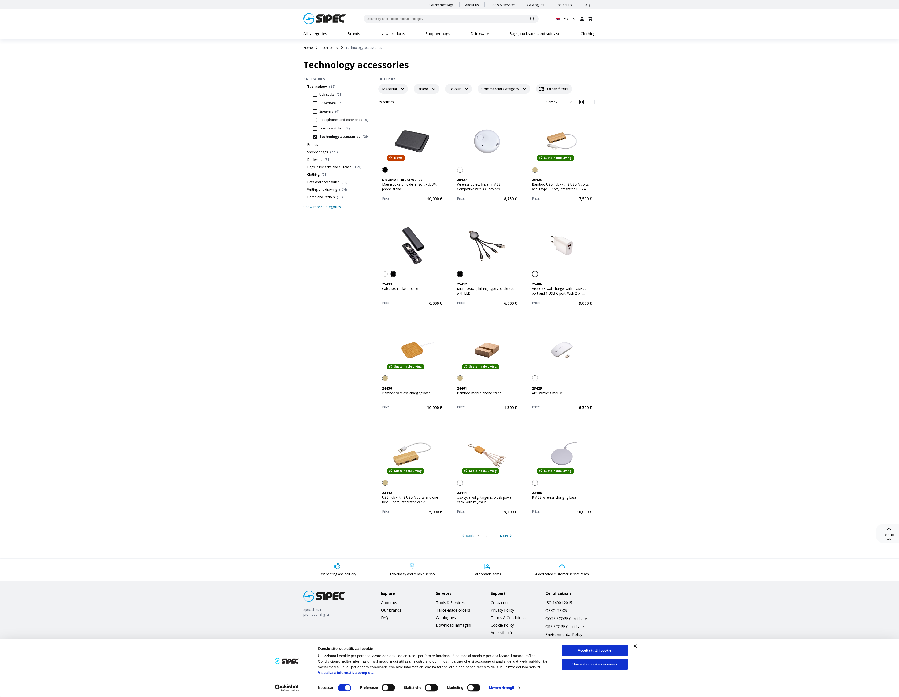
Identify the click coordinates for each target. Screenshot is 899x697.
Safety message (441, 5)
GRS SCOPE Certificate (564, 626)
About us (472, 5)
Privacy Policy (502, 610)
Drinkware (480, 33)
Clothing (588, 33)
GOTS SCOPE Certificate (566, 618)
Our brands (391, 610)
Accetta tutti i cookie (594, 650)
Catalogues (535, 5)
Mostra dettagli (501, 688)
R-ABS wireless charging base (554, 497)
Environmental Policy (563, 634)
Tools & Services (450, 602)
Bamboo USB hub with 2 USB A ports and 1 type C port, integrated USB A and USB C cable (560, 189)
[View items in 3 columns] (581, 102)
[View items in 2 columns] (593, 102)
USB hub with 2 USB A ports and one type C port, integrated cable (410, 499)
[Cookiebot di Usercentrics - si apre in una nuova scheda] (286, 687)
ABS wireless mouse (547, 393)
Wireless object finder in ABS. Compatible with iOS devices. (479, 186)
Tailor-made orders (453, 610)
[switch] (388, 687)
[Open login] (582, 19)
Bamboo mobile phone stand (479, 393)
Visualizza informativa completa (346, 673)
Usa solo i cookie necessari (594, 664)
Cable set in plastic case (400, 288)
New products (392, 33)
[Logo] (324, 18)
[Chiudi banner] (635, 646)
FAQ (586, 5)
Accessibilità (501, 632)
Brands (353, 33)
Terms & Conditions (508, 617)
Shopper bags (437, 33)
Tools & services (503, 5)
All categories (315, 33)
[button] (566, 18)
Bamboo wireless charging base (406, 393)
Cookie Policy (502, 625)
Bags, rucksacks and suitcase (534, 33)
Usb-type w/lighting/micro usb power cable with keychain (485, 499)
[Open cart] (590, 19)
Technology (329, 47)
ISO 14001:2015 (558, 602)
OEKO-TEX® (556, 610)
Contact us (564, 5)
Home (308, 47)
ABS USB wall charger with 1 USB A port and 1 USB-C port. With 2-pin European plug (559, 293)
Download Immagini (453, 625)
